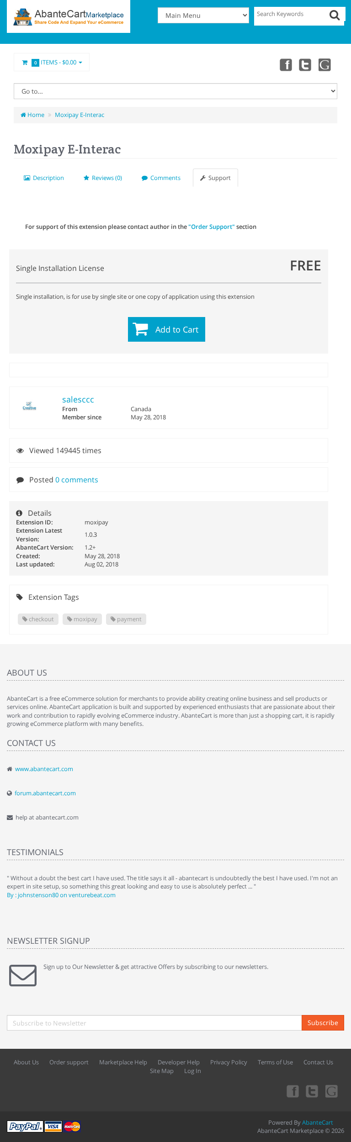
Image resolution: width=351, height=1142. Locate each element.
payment (129, 619)
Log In (192, 1071)
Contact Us (318, 1062)
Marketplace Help (123, 1062)
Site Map (162, 1071)
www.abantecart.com (44, 769)
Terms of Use (275, 1062)
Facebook (285, 64)
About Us (26, 1062)
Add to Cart (176, 329)
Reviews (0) (105, 178)
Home (35, 115)
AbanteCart (317, 1122)
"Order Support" (211, 226)
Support (218, 178)
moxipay (84, 619)
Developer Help (179, 1062)
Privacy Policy (228, 1062)
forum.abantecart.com (45, 793)
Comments (164, 178)
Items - (55, 62)
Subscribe (323, 1022)
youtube (325, 64)
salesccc (78, 399)
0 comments (76, 480)
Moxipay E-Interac (79, 115)
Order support (69, 1062)
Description (47, 178)
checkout (40, 619)
